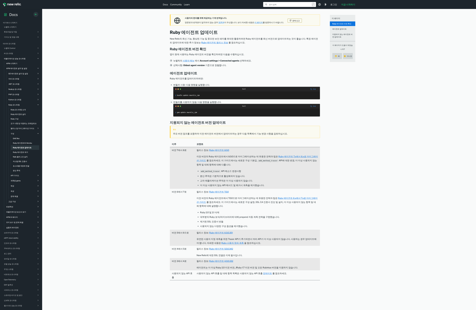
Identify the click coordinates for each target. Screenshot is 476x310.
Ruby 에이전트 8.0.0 (219, 150)
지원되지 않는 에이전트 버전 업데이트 (342, 35)
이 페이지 (258, 22)
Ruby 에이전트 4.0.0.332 (221, 261)
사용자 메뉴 (188, 60)
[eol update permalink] (227, 122)
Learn (187, 4)
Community (176, 4)
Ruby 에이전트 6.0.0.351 (221, 232)
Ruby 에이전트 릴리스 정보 (214, 42)
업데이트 (267, 273)
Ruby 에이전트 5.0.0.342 (221, 248)
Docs (165, 4)
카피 (314, 89)
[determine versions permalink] (208, 49)
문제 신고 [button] (296, 20)
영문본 (221, 22)
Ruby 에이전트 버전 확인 (341, 24)
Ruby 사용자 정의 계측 (232, 242)
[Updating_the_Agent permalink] (199, 73)
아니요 (348, 56)
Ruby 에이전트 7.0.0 (219, 191)
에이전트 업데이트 (339, 29)
